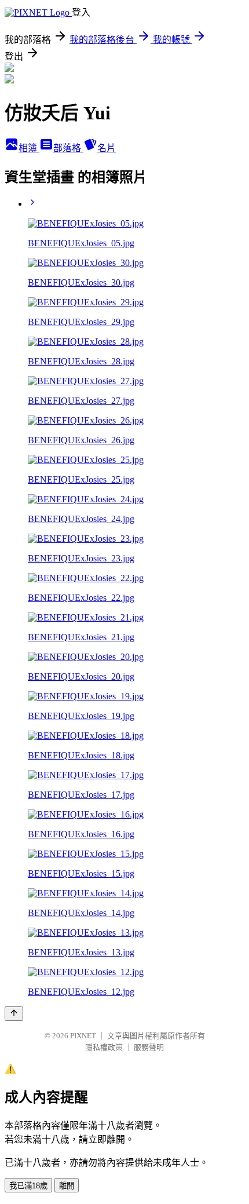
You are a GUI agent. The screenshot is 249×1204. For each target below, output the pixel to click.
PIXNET (83, 1035)
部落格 (68, 148)
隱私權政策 (104, 1047)
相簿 (29, 148)
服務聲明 (149, 1047)
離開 (66, 1185)
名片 (106, 148)
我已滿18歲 (28, 1185)
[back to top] (14, 1013)
